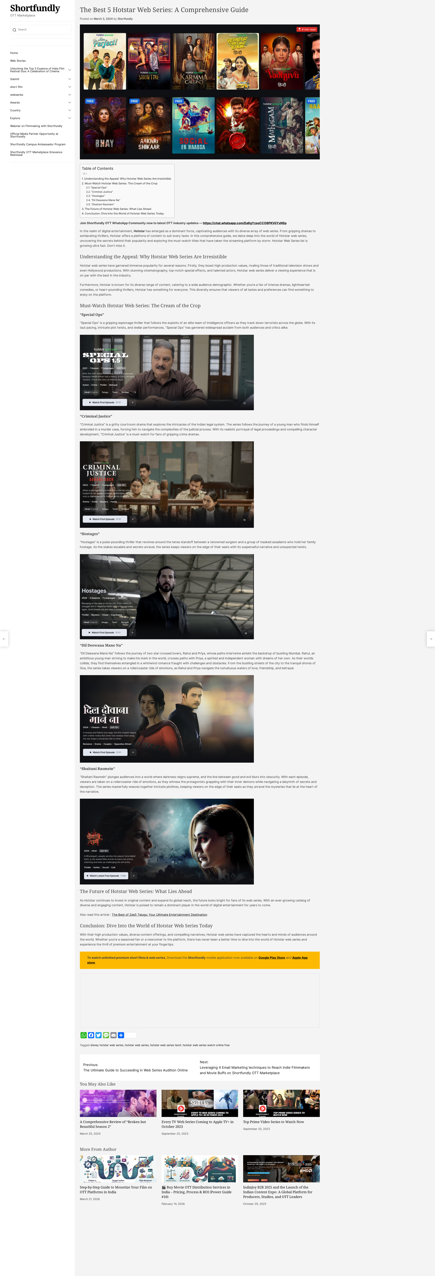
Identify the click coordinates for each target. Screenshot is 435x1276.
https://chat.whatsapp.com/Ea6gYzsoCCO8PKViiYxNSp (244, 223)
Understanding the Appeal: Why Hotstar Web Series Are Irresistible (127, 178)
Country (15, 110)
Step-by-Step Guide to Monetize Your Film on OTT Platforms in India (116, 1189)
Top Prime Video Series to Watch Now (273, 1121)
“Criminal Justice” (102, 191)
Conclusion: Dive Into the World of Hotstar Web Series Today (124, 213)
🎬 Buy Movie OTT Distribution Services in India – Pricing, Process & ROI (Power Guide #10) (197, 1192)
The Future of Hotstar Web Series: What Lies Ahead (118, 209)
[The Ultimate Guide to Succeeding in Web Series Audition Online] (4, 639)
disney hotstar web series (106, 1045)
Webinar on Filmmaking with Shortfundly (36, 126)
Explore (15, 118)
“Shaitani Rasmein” (103, 204)
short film (16, 87)
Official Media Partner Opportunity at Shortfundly (34, 135)
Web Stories (18, 60)
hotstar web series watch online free (206, 1045)
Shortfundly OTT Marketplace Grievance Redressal (36, 153)
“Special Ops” (98, 187)
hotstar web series (137, 1045)
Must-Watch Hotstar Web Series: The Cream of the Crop (121, 183)
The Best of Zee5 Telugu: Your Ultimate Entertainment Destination (159, 914)
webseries (16, 94)
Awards (15, 102)
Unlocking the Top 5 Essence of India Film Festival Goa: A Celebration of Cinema (37, 70)
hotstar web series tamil (165, 1045)
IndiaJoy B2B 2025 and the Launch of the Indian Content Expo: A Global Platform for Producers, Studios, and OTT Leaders (277, 1192)
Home (14, 53)
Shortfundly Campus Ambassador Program (38, 144)
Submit (14, 79)
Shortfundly (35, 7)
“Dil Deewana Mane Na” (105, 200)
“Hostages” (98, 195)
